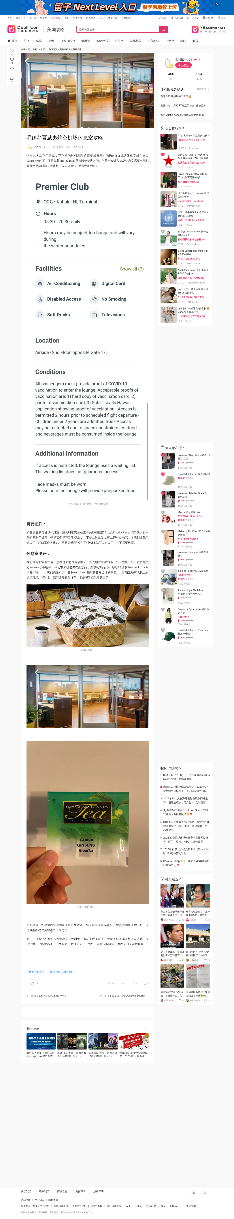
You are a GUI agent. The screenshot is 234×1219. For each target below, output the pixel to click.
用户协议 (39, 1199)
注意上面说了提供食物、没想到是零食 (87, 503)
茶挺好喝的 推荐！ (87, 907)
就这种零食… (87, 650)
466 (171, 74)
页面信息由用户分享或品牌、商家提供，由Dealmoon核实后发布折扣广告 (57, 1212)
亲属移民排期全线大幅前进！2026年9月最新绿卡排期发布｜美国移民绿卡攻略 (186, 788)
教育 (195, 41)
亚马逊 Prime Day (155, 1206)
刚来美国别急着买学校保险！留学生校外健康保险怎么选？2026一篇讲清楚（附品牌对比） (186, 826)
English (210, 17)
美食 (51, 41)
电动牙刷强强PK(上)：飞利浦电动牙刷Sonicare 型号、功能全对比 (186, 777)
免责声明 (80, 1191)
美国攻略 (55, 17)
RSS (204, 1193)
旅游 (27, 41)
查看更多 (202, 89)
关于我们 (26, 1191)
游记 (42, 49)
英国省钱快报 (61, 1206)
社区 (66, 17)
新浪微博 (194, 1193)
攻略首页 (25, 49)
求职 (183, 41)
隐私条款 (53, 1199)
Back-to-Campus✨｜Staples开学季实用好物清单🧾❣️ (186, 863)
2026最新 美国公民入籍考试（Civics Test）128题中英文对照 (186, 851)
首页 (9, 17)
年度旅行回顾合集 (62, 971)
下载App (194, 17)
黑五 (139, 1206)
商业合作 (62, 1191)
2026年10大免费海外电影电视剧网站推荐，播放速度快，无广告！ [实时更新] (185, 800)
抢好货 (32, 17)
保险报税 (66, 41)
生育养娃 (153, 41)
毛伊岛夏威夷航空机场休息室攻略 (65, 49)
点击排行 (20, 17)
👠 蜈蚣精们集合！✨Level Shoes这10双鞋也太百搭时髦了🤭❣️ (185, 812)
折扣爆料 (77, 17)
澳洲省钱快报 (114, 1206)
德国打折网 (97, 1206)
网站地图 (26, 1199)
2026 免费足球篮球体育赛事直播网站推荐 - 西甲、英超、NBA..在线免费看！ (185, 839)
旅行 (35, 49)
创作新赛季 (38, 971)
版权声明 (98, 1191)
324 (199, 74)
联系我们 (178, 17)
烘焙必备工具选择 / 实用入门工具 (50, 996)
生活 (168, 41)
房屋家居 (135, 41)
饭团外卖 (112, 17)
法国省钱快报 (79, 1206)
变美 (117, 41)
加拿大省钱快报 (41, 1206)
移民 (39, 41)
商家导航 (90, 17)
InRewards (175, 1206)
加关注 (184, 65)
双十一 (129, 1206)
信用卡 (43, 17)
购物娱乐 (102, 41)
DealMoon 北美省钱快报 (23, 28)
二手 (101, 17)
